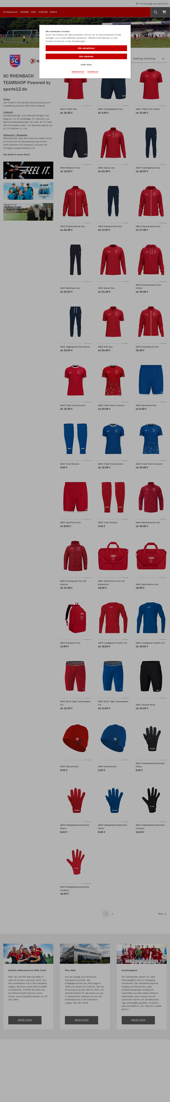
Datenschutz (78, 71)
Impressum (92, 71)
